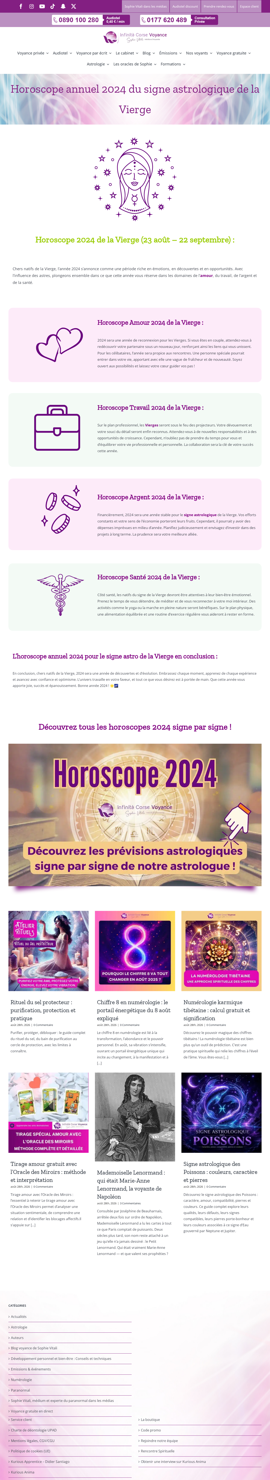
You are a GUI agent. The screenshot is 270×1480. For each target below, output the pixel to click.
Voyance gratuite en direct (32, 1411)
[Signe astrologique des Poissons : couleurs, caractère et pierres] (221, 1113)
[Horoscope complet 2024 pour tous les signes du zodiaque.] (135, 745)
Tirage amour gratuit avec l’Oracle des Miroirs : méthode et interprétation (48, 1171)
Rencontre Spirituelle (157, 1451)
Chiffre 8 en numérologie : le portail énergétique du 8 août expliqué (133, 1010)
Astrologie (19, 1327)
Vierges (151, 425)
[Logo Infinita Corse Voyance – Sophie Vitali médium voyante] (135, 33)
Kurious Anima (22, 1472)
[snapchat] (63, 6)
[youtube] (42, 6)
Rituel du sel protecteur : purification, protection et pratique (43, 1010)
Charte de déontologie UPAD (34, 1430)
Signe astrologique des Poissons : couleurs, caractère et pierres (220, 1171)
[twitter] (73, 6)
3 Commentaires (130, 1203)
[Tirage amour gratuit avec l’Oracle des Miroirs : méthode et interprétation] (48, 1113)
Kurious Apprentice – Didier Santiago (40, 1461)
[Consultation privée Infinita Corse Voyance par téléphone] (179, 16)
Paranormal (20, 1390)
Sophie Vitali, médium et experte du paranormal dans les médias (62, 1400)
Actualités (19, 1316)
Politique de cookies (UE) (30, 1451)
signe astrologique (200, 514)
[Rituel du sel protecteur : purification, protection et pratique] (48, 951)
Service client (21, 1419)
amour (206, 275)
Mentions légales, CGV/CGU (33, 1440)
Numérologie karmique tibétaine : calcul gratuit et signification (217, 1010)
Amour (140, 322)
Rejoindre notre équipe (159, 1440)
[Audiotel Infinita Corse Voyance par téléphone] (91, 16)
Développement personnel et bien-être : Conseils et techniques (61, 1358)
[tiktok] (52, 6)
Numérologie (21, 1379)
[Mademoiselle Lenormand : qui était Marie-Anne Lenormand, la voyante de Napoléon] (135, 1117)
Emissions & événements (31, 1369)
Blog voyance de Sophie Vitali (34, 1348)
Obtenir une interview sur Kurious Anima (173, 1461)
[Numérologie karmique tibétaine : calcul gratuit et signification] (221, 951)
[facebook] (21, 6)
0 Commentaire (43, 1025)
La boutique (150, 1419)
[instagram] (31, 6)
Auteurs (17, 1337)
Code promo (151, 1430)
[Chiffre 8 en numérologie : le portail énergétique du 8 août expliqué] (135, 951)
